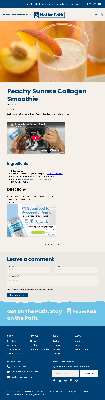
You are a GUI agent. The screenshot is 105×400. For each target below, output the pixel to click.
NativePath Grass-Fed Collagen (35, 179)
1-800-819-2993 (19, 366)
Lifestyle (56, 345)
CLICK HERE (46, 4)
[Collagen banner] (31, 236)
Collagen (11, 345)
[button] (101, 14)
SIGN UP (89, 373)
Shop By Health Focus (21, 15)
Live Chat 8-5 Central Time (25, 371)
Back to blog (54, 244)
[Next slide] (83, 4)
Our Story (79, 341)
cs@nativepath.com (22, 377)
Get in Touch (81, 349)
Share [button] (12, 110)
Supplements (13, 349)
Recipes (56, 349)
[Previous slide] (22, 4)
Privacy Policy (56, 392)
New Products (14, 353)
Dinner (33, 341)
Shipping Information (78, 392)
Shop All (7, 15)
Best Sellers (12, 341)
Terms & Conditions (35, 392)
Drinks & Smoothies (39, 349)
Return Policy (13, 392)
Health (55, 341)
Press (77, 345)
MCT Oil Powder (54, 173)
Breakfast (34, 345)
